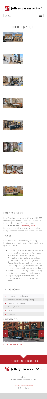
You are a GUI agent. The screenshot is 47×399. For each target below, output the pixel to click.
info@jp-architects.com (24, 385)
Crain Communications (12, 344)
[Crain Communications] (23, 323)
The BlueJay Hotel (28, 226)
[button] (5, 333)
